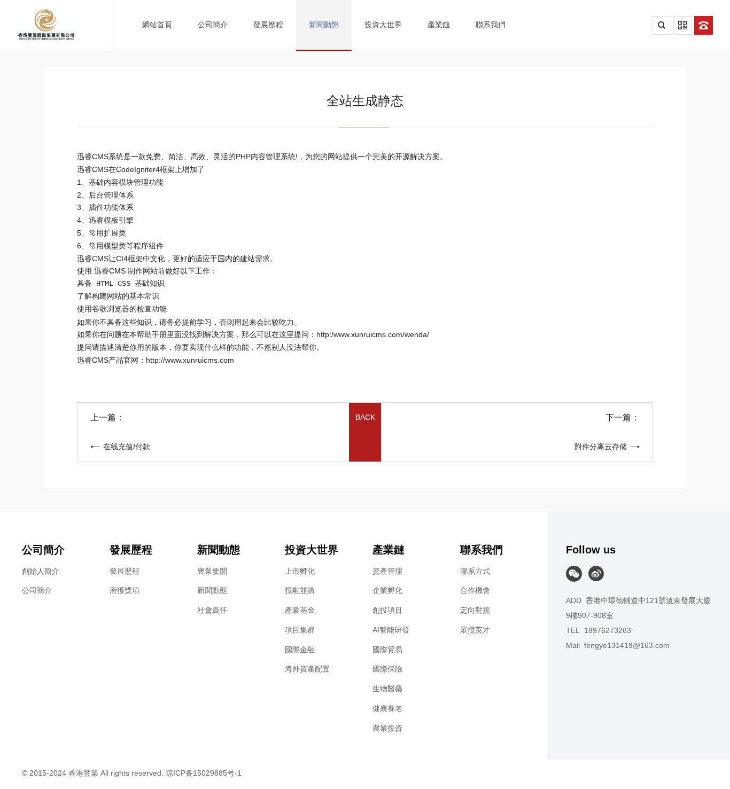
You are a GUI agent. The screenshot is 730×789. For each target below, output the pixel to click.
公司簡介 (37, 590)
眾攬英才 (475, 630)
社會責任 (212, 610)
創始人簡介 (40, 571)
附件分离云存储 (600, 446)
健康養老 (387, 708)
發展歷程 (124, 571)
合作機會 (475, 590)
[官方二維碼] (682, 25)
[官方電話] (703, 25)
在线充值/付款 (126, 446)
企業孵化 (387, 590)
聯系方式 (475, 571)
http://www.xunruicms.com (190, 360)
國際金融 (300, 649)
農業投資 (387, 728)
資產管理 (387, 571)
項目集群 (300, 630)
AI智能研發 (390, 630)
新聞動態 (212, 590)
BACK (365, 417)
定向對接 (475, 610)
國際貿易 (387, 649)
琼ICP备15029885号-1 (204, 773)
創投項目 (387, 610)
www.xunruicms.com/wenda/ (381, 334)
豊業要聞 (212, 571)
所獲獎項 (124, 590)
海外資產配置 (307, 669)
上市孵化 (300, 571)
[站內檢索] (662, 25)
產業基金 (300, 610)
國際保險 (387, 669)
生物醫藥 (387, 688)
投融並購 (300, 590)
